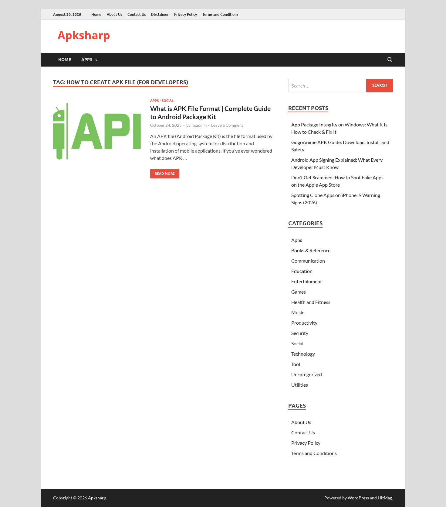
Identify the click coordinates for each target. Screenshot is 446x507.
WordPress (358, 497)
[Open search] (389, 60)
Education (302, 271)
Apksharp (84, 35)
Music (297, 312)
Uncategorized (306, 374)
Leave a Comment (227, 125)
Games (298, 292)
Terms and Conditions (220, 14)
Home (96, 14)
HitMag (385, 497)
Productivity (304, 323)
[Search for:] (340, 85)
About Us (114, 14)
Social (168, 100)
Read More (162, 172)
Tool (295, 364)
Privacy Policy (185, 14)
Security (299, 333)
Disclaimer (160, 14)
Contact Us (136, 14)
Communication (308, 261)
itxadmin (199, 125)
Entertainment (306, 281)
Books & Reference (310, 250)
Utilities (299, 385)
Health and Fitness (310, 302)
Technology (303, 354)
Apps (86, 59)
